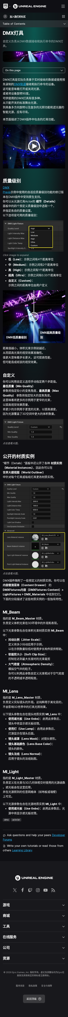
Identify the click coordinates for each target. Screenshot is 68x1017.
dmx (6, 819)
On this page (13, 70)
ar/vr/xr (16, 819)
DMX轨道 (20, 84)
